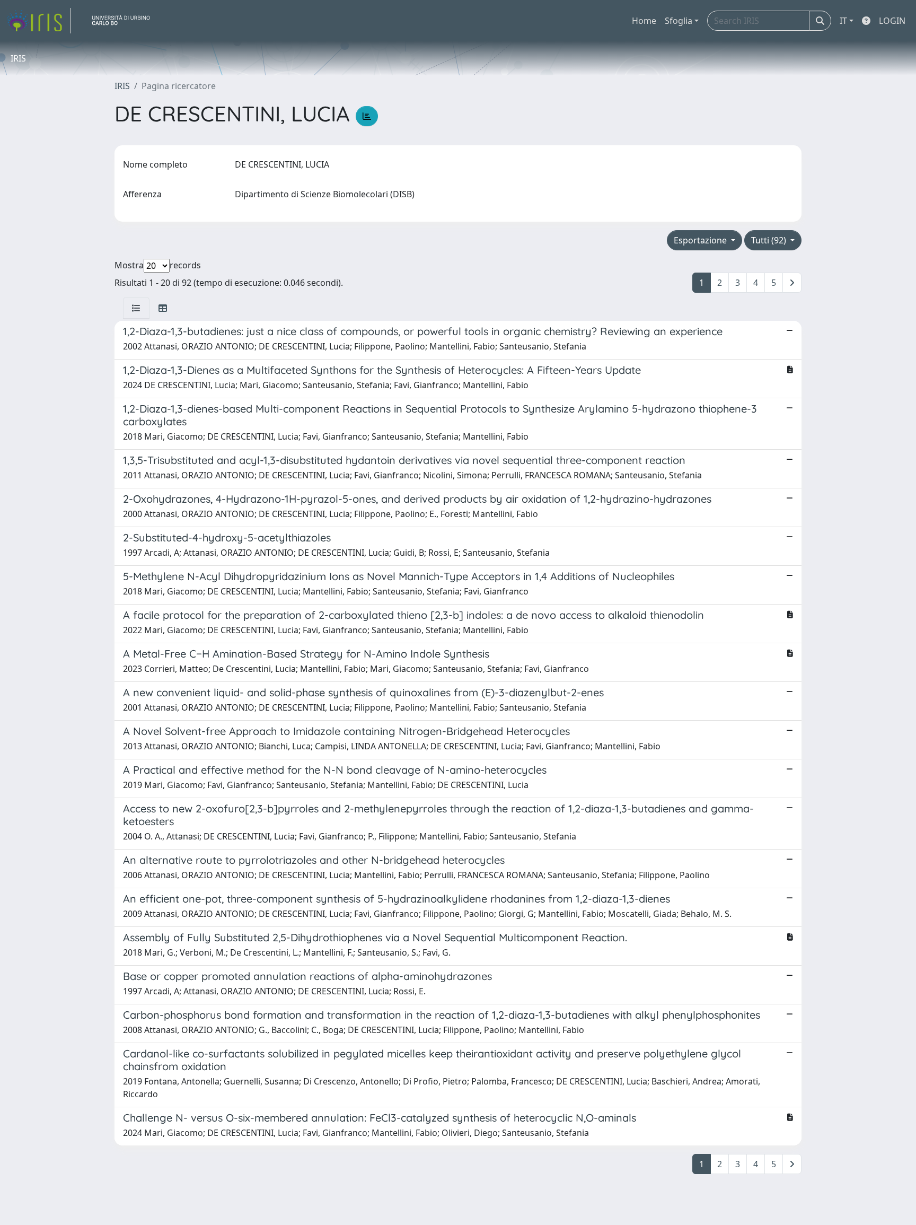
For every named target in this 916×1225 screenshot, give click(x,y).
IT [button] (843, 21)
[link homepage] (38, 20)
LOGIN (892, 21)
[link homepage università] (125, 20)
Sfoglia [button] (678, 21)
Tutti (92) (769, 240)
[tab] (136, 308)
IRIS (122, 86)
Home (644, 21)
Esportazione (701, 240)
